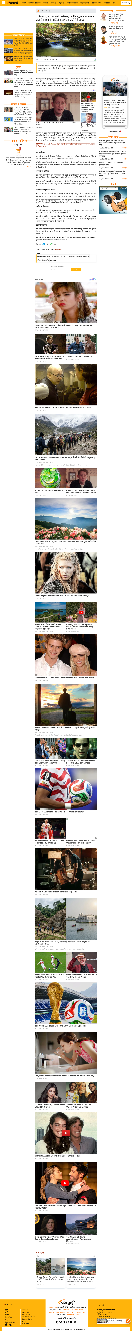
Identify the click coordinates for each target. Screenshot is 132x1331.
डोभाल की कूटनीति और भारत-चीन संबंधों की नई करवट (116, 29)
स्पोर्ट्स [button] (45, 3)
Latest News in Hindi (70, 1310)
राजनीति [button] (107, 3)
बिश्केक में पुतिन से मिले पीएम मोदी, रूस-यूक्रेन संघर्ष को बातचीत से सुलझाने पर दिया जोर (112, 143)
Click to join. (57, 249)
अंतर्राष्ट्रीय (31, 3)
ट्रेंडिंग (18, 67)
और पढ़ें (29, 166)
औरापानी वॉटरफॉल (43, 260)
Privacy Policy (27, 1319)
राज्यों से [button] (53, 3)
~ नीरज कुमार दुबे (114, 46)
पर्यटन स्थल (44, 11)
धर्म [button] (114, 3)
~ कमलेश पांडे (113, 23)
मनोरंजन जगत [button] (96, 3)
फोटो (6, 1312)
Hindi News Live (78, 1312)
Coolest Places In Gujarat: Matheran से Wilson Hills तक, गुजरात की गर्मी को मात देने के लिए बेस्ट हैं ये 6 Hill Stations (80, 1279)
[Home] (38, 11)
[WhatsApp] (93, 39)
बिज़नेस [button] (37, 3)
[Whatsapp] (51, 245)
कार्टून (6, 1320)
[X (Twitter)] (93, 35)
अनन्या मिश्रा (39, 59)
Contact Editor (102, 1321)
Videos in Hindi (65, 1312)
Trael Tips (55, 256)
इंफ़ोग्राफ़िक (8, 1317)
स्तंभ (113, 10)
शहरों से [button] (61, 3)
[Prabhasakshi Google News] (95, 59)
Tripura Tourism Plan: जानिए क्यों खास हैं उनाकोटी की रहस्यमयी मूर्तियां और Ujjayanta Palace (50, 1279)
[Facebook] (93, 31)
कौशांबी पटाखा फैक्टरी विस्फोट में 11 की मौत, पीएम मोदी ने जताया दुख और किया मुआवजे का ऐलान (113, 154)
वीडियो (7, 1315)
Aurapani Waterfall (44, 256)
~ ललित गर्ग (113, 33)
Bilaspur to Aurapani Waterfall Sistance (75, 256)
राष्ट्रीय (24, 3)
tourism (53, 260)
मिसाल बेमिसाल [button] (72, 3)
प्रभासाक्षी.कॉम (52, 1307)
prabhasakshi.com (73, 1315)
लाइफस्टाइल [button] (84, 3)
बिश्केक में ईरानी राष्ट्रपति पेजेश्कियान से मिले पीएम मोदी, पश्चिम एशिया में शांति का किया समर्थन (112, 174)
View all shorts (114, 131)
